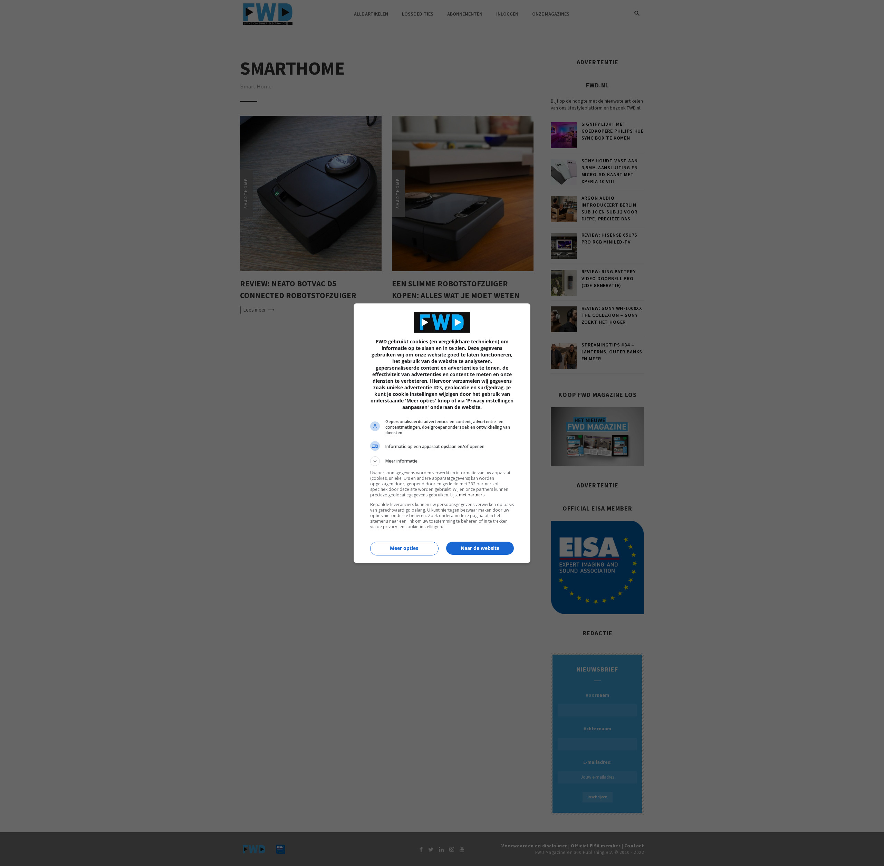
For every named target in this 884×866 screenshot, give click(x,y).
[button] (442, 461)
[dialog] (442, 433)
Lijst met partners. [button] (468, 495)
